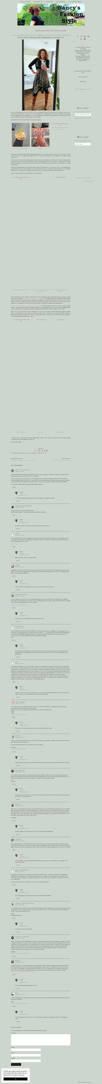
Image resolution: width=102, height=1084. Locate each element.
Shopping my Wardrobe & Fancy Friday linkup (23, 459)
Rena (16, 993)
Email (13, 1052)
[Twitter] (34, 450)
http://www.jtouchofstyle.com (19, 714)
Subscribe (83, 81)
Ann (16, 661)
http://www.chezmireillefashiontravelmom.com (23, 971)
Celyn (17, 533)
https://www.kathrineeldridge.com (20, 604)
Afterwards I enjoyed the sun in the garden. (33, 298)
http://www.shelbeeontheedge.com (20, 953)
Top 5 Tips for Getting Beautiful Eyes (60, 459)
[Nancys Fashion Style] (51, 14)
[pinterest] (88, 36)
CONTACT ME (38, 1)
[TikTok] (42, 450)
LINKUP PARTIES (60, 1)
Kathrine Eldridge (21, 594)
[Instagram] (37, 450)
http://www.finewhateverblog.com (20, 1003)
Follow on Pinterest (83, 137)
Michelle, (18, 736)
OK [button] (15, 1079)
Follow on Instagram (83, 108)
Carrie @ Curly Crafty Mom (24, 903)
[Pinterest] (39, 450)
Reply (14, 487)
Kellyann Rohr (20, 770)
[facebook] (85, 36)
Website (13, 1058)
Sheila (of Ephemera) (22, 870)
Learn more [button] (21, 1075)
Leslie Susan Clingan (22, 469)
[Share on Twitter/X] (44, 453)
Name (13, 1047)
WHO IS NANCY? (26, 1)
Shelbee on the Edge (22, 936)
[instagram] (81, 36)
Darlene (18, 804)
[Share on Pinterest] (45, 453)
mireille (18, 960)
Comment (14, 1033)
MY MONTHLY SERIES (75, 1)
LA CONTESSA (19, 626)
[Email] (47, 450)
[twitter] (78, 36)
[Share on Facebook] (42, 453)
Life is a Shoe (14, 543)
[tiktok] (81, 39)
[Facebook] (44, 450)
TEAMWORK (49, 1)
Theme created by (85, 1082)
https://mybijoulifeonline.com (18, 748)
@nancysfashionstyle (88, 181)
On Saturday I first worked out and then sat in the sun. (26, 305)
